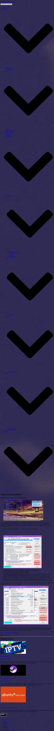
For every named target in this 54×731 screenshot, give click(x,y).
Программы (8, 635)
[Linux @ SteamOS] (13, 675)
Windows (2, 656)
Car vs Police (12, 314)
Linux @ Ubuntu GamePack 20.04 (9, 707)
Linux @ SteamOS (5, 680)
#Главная (5, 6)
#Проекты (5, 723)
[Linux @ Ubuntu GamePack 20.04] (13, 702)
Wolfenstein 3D (12, 256)
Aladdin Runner (12, 429)
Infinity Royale (12, 253)
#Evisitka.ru (9, 135)
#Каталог (5, 431)
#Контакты (8, 491)
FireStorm (11, 255)
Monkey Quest (12, 372)
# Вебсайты (9, 67)
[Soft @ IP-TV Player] (13, 653)
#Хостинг (8, 69)
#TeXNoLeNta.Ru (10, 131)
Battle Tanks (12, 251)
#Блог (4, 8)
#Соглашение (9, 70)
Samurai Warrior (12, 428)
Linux (2, 704)
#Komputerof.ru (9, 132)
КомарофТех (13, 729)
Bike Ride (11, 315)
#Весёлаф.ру (9, 136)
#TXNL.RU (9, 130)
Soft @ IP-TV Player (6, 659)
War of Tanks (12, 257)
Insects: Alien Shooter (14, 252)
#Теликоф (8, 133)
